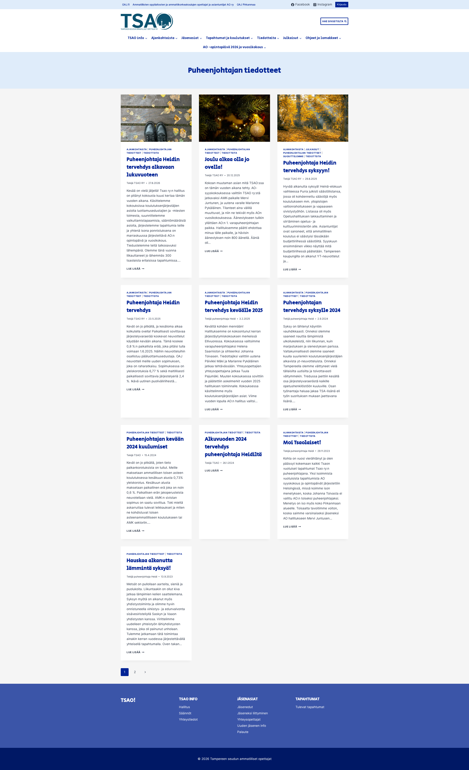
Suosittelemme (293, 156)
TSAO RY (139, 183)
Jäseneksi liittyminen (252, 713)
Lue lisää (135, 268)
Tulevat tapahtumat (310, 707)
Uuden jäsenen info (251, 726)
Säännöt (185, 713)
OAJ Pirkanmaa (246, 4)
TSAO (137, 455)
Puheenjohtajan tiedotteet (302, 152)
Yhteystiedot (188, 719)
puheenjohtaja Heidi (224, 318)
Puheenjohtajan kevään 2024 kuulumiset (155, 443)
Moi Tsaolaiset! (302, 442)
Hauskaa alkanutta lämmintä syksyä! (150, 564)
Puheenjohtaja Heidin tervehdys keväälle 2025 (234, 306)
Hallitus (184, 707)
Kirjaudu (341, 4)
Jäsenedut (245, 707)
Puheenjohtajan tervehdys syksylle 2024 (311, 306)
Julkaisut (312, 149)
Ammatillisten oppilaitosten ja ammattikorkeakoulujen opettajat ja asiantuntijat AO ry (183, 4)
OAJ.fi (126, 4)
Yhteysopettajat (249, 719)
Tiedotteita (151, 152)
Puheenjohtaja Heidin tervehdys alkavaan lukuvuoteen (153, 167)
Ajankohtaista (137, 149)
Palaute (242, 732)
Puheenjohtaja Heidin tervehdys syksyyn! (309, 166)
